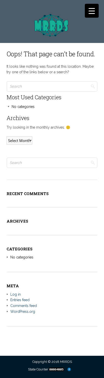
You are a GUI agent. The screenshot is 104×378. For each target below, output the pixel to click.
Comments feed (23, 306)
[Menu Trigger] (92, 11)
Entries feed (20, 300)
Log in (15, 294)
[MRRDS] (52, 30)
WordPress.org (22, 312)
